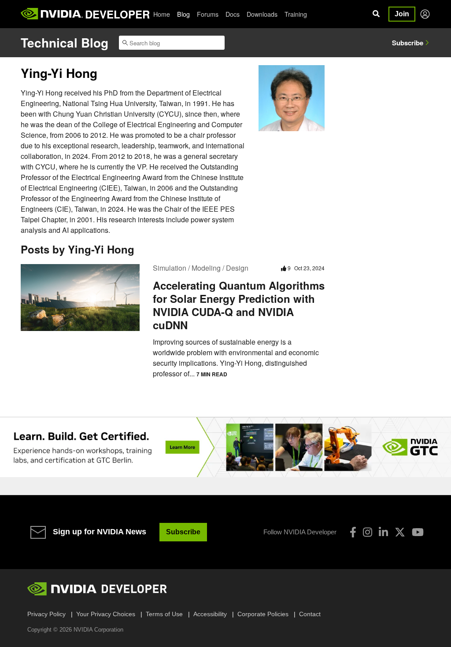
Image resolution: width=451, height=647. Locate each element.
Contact (310, 614)
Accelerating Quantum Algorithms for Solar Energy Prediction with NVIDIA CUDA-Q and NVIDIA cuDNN (239, 305)
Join (402, 14)
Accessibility (210, 614)
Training (296, 14)
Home (161, 14)
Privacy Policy (46, 614)
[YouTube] (418, 532)
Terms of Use (164, 614)
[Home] (52, 14)
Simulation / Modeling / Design (200, 268)
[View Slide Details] (225, 447)
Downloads (262, 14)
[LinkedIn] (383, 532)
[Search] (376, 14)
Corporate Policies (262, 614)
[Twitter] (400, 532)
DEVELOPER (117, 14)
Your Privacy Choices (105, 614)
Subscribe (407, 43)
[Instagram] (367, 532)
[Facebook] (353, 532)
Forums (207, 14)
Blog (183, 14)
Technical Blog (64, 42)
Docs (233, 14)
